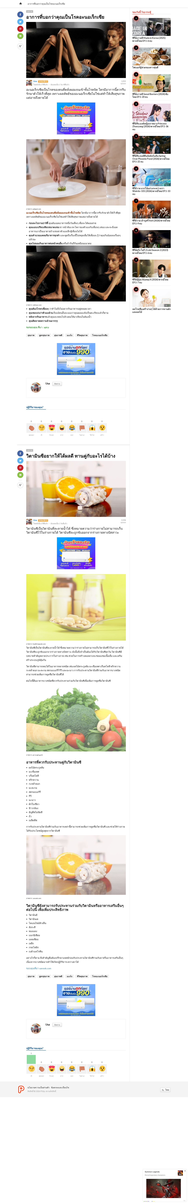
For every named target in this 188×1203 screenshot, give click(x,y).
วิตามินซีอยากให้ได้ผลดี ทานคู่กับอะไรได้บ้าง (70, 456)
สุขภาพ (29, 11)
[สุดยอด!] (31, 428)
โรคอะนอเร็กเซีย (99, 335)
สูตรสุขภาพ (44, 335)
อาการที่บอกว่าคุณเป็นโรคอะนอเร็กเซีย (65, 17)
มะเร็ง (69, 335)
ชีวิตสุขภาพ (82, 335)
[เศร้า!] (102, 428)
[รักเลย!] (51, 428)
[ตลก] (71, 428)
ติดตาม (57, 384)
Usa (35, 81)
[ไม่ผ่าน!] (82, 428)
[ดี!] (41, 428)
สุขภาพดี (58, 335)
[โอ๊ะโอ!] (92, 428)
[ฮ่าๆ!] (61, 428)
